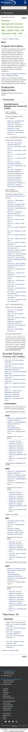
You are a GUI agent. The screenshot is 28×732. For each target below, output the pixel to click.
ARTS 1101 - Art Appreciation (15, 310)
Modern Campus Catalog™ (17, 731)
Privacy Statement (7, 713)
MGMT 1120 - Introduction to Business (15, 379)
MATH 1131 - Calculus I (13, 219)
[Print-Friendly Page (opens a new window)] (24, 18)
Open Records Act (7, 710)
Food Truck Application (8, 704)
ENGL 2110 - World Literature (15, 313)
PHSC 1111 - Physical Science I (16, 284)
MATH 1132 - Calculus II (14, 223)
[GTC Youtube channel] (12, 721)
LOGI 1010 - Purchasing (14, 524)
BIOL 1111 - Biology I (13, 227)
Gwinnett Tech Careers (8, 706)
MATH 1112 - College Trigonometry (16, 208)
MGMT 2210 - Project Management (17, 479)
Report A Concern (7, 715)
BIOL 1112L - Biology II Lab (14, 238)
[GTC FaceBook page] (5, 721)
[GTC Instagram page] (16, 721)
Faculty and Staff (6, 702)
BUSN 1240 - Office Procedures (14, 645)
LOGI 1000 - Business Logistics (16, 521)
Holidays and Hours (7, 708)
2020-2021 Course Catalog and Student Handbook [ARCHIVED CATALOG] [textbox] (14, 8)
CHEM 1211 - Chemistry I (14, 269)
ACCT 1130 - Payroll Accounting (15, 635)
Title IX (4, 718)
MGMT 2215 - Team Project (12, 398)
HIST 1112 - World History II (15, 150)
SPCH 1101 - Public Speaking (15, 132)
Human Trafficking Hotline (8, 697)
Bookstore (5, 690)
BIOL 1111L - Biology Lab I (14, 231)
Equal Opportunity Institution (9, 701)
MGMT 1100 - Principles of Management (16, 371)
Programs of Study (13, 39)
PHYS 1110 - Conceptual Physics (16, 288)
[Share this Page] (22, 18)
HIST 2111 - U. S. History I (14, 154)
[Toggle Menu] (25, 1)
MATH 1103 (13, 196)
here (6, 348)
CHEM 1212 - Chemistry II (14, 276)
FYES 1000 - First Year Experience (14, 360)
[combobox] (14, 7)
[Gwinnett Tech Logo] (8, 2)
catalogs (5, 729)
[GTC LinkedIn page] (9, 721)
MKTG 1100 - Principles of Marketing (16, 624)
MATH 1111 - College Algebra (15, 200)
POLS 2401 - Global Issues (14, 165)
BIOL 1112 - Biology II (13, 234)
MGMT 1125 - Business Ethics (13, 387)
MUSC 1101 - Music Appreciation (16, 325)
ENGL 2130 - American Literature (16, 317)
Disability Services (7, 696)
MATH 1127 (21, 196)
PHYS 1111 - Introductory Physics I (16, 295)
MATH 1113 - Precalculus (14, 215)
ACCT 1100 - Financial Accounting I (14, 364)
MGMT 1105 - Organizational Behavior (15, 375)
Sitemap (5, 716)
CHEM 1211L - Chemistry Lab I (15, 273)
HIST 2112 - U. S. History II (14, 158)
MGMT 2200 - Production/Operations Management (13, 427)
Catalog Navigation (8, 13)
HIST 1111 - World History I (14, 146)
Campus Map (6, 692)
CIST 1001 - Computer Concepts (15, 641)
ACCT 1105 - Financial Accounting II (16, 628)
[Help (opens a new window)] (26, 18)
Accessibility (5, 688)
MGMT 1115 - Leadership (11, 383)
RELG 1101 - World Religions (15, 329)
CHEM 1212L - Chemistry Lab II (16, 280)
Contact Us (5, 694)
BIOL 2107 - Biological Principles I (16, 242)
